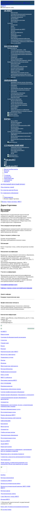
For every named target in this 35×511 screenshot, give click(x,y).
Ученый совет (5, 343)
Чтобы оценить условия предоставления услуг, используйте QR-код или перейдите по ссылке (14, 463)
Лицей (6, 172)
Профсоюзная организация (8, 371)
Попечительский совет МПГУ (9, 351)
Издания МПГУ (5, 499)
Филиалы (3, 363)
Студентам (7, 175)
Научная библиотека (7, 369)
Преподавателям (9, 178)
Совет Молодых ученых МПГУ (10, 496)
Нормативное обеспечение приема (11, 389)
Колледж (6, 170)
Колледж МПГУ (5, 441)
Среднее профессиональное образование (12, 392)
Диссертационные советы (8, 493)
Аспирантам (7, 177)
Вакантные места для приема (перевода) (12, 454)
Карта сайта (4, 506)
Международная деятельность (9, 366)
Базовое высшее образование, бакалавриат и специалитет (17, 394)
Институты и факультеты (8, 354)
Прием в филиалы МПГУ (8, 415)
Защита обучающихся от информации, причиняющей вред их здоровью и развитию (16, 450)
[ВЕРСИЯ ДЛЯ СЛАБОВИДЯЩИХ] (9, 160)
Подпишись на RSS (8, 1)
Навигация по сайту (8, 7)
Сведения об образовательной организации (13, 337)
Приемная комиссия (6, 386)
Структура (4, 340)
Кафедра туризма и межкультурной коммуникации (16, 288)
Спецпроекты (8, 180)
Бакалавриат (4, 423)
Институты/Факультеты (11, 169)
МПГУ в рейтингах (6, 377)
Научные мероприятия (7, 477)
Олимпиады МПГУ (6, 480)
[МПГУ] (3, 6)
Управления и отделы (7, 357)
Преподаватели (8, 197)
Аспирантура (4, 402)
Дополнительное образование (9, 435)
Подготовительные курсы (8, 412)
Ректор (3, 346)
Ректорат (3, 348)
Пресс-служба (5, 374)
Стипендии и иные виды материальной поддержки (15, 456)
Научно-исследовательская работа (10, 483)
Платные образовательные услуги (10, 409)
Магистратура (5, 426)
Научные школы (5, 490)
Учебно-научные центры (8, 432)
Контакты (7, 181)
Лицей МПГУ (5, 443)
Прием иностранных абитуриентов (11, 418)
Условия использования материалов (18, 506)
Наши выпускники (6, 446)
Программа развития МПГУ (9, 380)
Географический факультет (9, 284)
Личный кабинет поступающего (12, 3)
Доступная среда (5, 459)
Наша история (5, 334)
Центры (3, 360)
